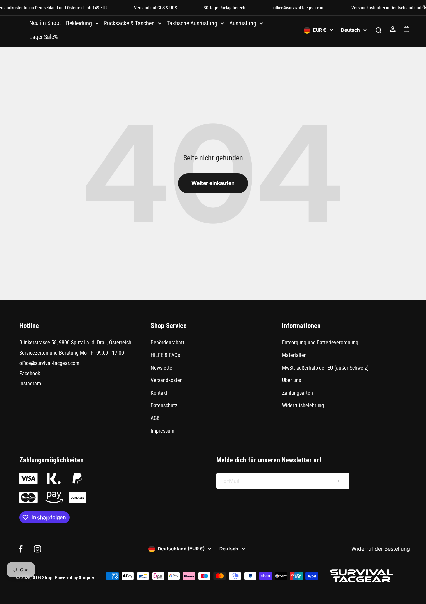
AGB (155, 418)
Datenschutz (164, 405)
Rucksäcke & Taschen (129, 23)
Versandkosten (167, 380)
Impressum (162, 431)
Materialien (294, 355)
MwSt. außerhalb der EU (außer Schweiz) (325, 368)
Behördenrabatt (167, 342)
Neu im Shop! (45, 22)
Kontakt (159, 393)
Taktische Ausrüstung (192, 23)
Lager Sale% (43, 36)
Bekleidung (79, 23)
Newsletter (162, 368)
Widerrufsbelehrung (303, 405)
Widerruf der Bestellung (380, 548)
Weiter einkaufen (213, 183)
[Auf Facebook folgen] (20, 548)
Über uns (291, 380)
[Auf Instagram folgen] (37, 548)
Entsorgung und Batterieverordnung (320, 342)
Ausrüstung (242, 23)
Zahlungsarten (297, 393)
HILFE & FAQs (165, 355)
